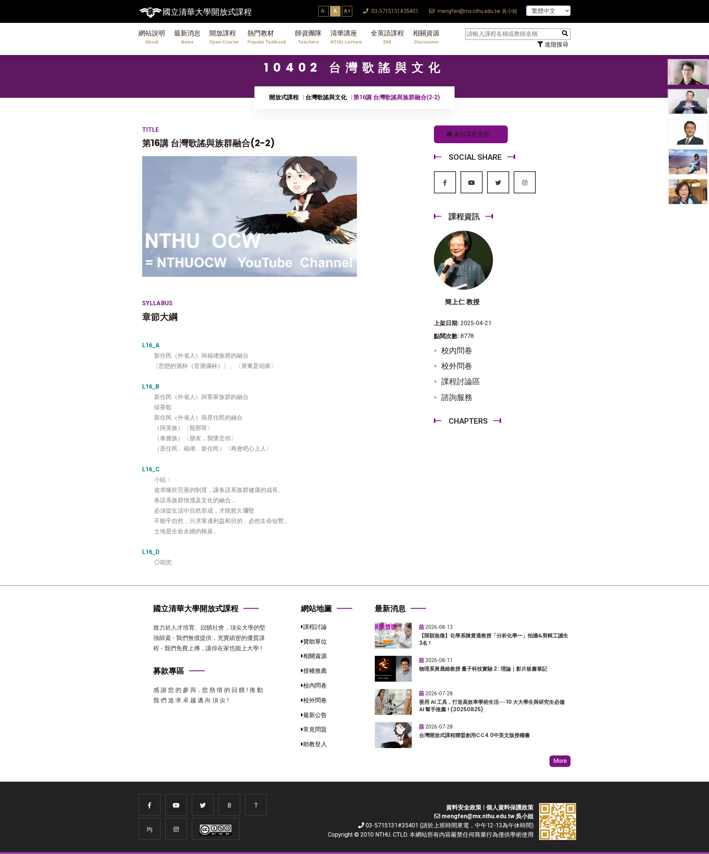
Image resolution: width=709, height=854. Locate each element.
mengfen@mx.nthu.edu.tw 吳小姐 (476, 11)
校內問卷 (456, 350)
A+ (347, 11)
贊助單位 (315, 641)
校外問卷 (456, 366)
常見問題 (315, 729)
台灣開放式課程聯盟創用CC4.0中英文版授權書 (474, 735)
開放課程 (224, 37)
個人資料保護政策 (510, 807)
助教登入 (315, 744)
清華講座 (346, 37)
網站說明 (151, 37)
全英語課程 (387, 37)
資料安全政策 (464, 807)
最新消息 (187, 37)
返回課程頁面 (470, 134)
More (560, 760)
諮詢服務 (456, 397)
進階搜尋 (555, 44)
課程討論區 (460, 381)
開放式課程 (284, 97)
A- (323, 11)
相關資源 (426, 37)
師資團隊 (308, 37)
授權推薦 (315, 670)
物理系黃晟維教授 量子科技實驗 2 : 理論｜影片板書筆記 (483, 668)
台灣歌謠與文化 (326, 97)
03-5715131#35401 (394, 11)
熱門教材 (266, 37)
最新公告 (315, 715)
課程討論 (315, 626)
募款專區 (168, 670)
